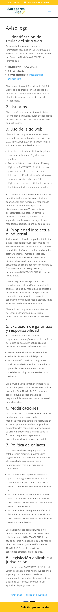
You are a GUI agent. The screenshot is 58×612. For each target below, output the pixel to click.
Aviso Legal (17, 594)
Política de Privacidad (36, 594)
